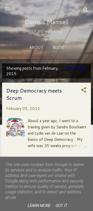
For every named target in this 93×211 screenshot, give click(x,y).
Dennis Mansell (46, 21)
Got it (61, 205)
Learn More (39, 205)
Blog (58, 47)
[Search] (86, 10)
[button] (84, 91)
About (36, 47)
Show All (76, 68)
